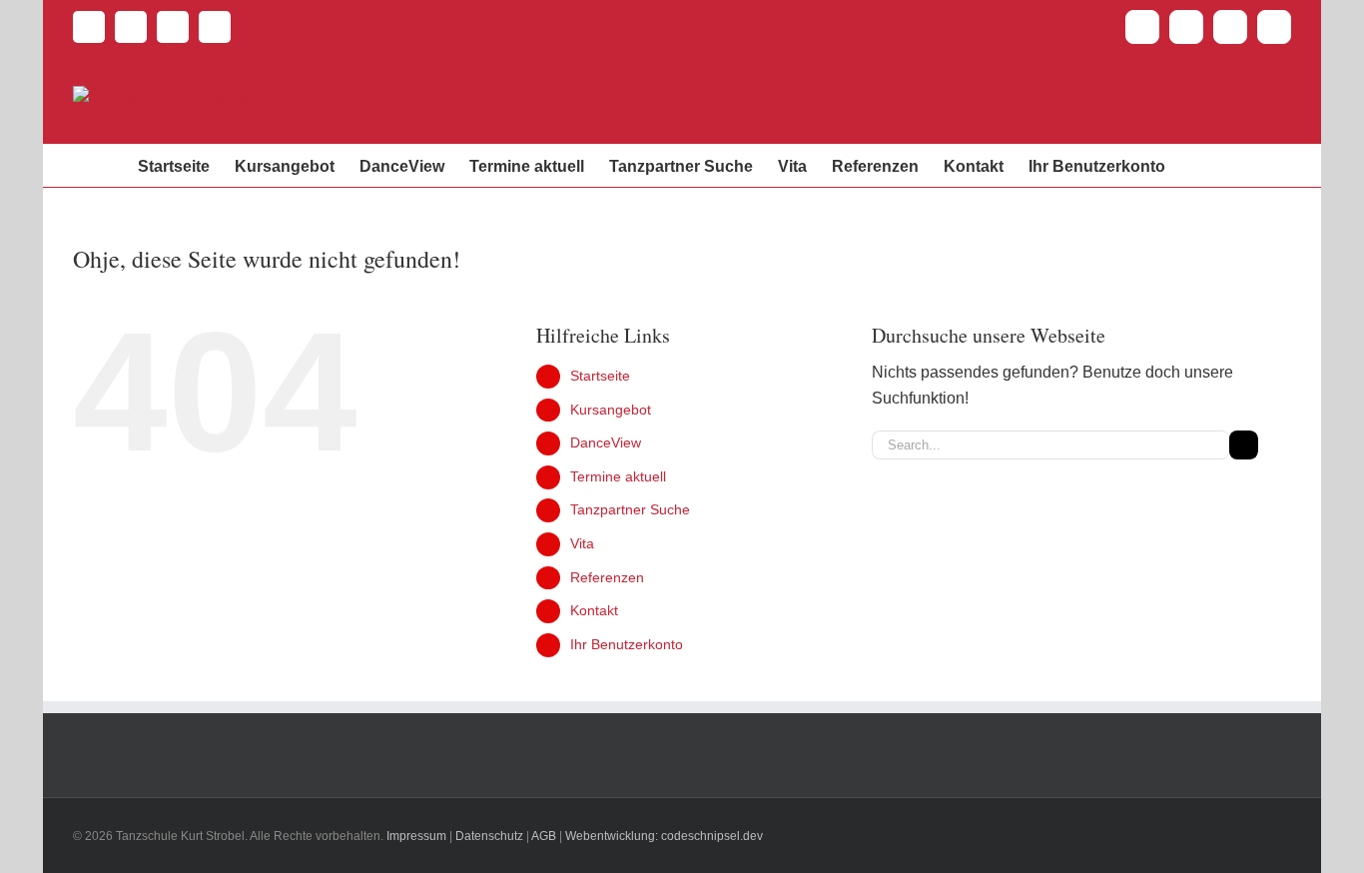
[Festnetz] (89, 27)
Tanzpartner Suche (630, 509)
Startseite (600, 376)
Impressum (416, 836)
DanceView (605, 442)
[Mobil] (210, 27)
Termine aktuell (618, 476)
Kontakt (594, 610)
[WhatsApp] (168, 27)
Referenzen (607, 577)
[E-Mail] (126, 27)
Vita (582, 543)
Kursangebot (610, 410)
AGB (543, 836)
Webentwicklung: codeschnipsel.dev (664, 836)
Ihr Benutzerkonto (626, 644)
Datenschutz (489, 836)
